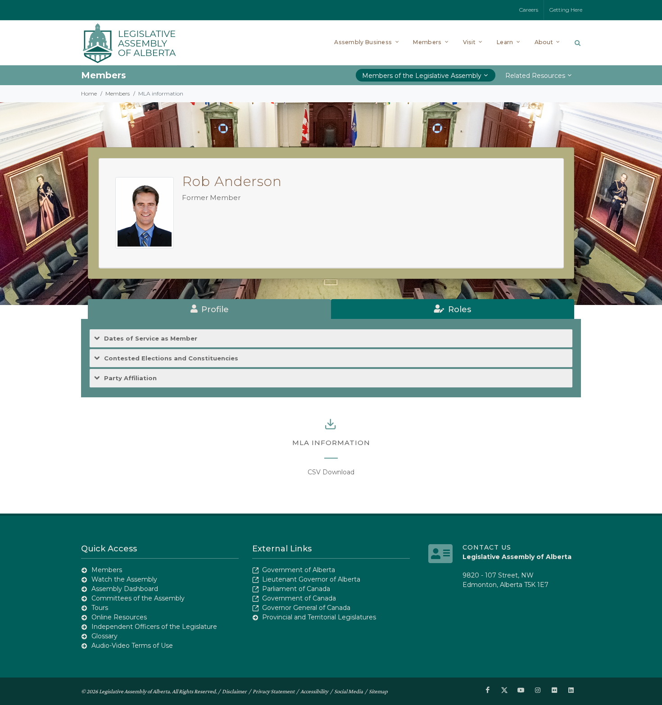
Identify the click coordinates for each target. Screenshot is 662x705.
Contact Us (486, 547)
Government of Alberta (298, 570)
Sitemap (378, 691)
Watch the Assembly (124, 579)
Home (89, 93)
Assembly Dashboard (124, 589)
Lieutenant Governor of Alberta (311, 579)
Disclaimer (234, 691)
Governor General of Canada (306, 608)
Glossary (104, 636)
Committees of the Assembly (138, 598)
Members (117, 93)
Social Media (348, 691)
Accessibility (314, 691)
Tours (99, 608)
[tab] (209, 309)
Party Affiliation (130, 378)
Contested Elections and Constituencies (171, 358)
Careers (528, 9)
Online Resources (119, 617)
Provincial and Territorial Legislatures (319, 617)
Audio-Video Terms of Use (132, 645)
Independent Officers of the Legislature (154, 627)
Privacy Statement (274, 691)
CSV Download (331, 472)
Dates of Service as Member (150, 338)
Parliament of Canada (296, 589)
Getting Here (565, 9)
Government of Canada (299, 598)
